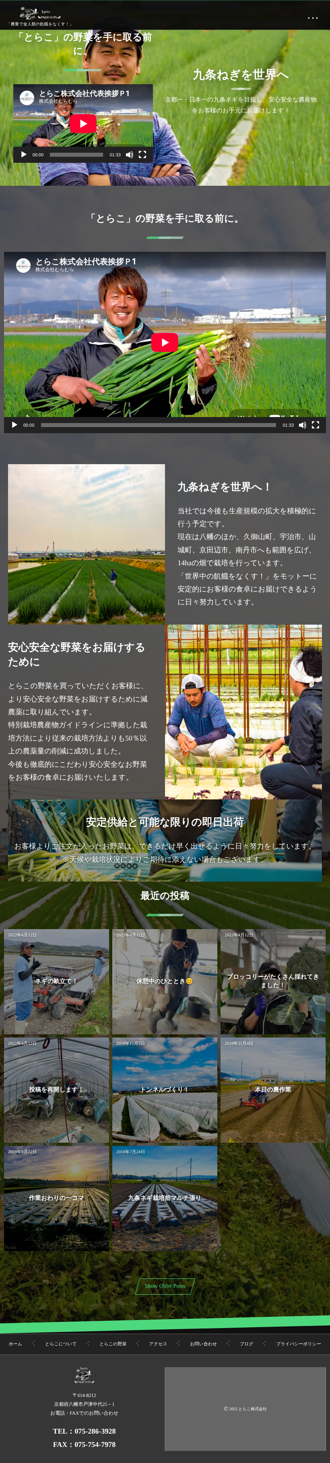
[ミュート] (130, 155)
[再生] (24, 155)
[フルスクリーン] (142, 155)
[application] (83, 123)
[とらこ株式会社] (40, 13)
